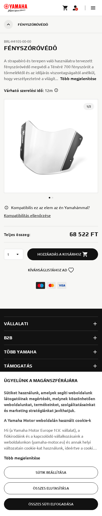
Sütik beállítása (51, 472)
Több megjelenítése (22, 457)
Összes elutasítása (51, 488)
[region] (51, 444)
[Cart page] (65, 8)
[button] (93, 8)
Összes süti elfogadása (51, 504)
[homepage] (15, 7)
